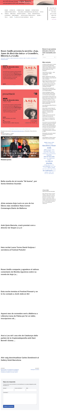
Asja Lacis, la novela (5, 58)
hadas (45, 158)
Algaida (49, 142)
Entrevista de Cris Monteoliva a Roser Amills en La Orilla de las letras (48, 119)
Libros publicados (46, 166)
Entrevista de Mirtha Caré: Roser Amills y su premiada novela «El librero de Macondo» (48, 102)
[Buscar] (1, 13)
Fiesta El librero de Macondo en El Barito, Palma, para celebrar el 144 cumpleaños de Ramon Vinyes (49, 98)
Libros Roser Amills (14, 58)
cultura (53, 149)
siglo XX (54, 170)
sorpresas (46, 172)
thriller (53, 172)
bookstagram (49, 149)
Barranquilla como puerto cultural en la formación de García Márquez (48, 134)
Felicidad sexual (45, 153)
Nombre (5, 388)
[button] (35, 15)
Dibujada (13, 13)
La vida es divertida (49, 162)
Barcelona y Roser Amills (49, 147)
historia (47, 158)
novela (53, 167)
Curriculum (20, 10)
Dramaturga (36, 13)
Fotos (41, 11)
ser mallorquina (48, 170)
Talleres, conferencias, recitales (28, 11)
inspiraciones (52, 158)
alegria (45, 142)
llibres (55, 166)
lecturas (45, 164)
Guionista (7, 15)
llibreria (52, 166)
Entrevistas (35, 10)
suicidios (50, 172)
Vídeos (7, 13)
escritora (45, 152)
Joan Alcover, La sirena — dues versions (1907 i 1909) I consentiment (48, 73)
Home (6, 10)
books (45, 149)
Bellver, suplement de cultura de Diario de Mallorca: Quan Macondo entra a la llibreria (49, 78)
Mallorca (49, 167)
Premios (27, 10)
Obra (24, 58)
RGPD (11, 17)
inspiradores (49, 159)
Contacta (12, 10)
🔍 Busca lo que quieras (21, 17)
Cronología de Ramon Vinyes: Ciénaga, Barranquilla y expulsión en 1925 (49, 130)
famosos (48, 152)
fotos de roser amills (49, 156)
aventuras (51, 143)
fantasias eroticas (52, 152)
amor (53, 142)
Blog (31, 17)
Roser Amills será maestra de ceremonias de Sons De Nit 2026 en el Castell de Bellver (48, 89)
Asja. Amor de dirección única (18, 131)
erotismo (53, 151)
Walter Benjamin (51, 173)
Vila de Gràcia (46, 173)
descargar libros (47, 151)
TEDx (29, 13)
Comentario (5, 392)
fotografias (49, 155)
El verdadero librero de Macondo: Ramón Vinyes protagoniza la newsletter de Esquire (49, 85)
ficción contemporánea (52, 153)
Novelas (21, 58)
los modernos (45, 167)
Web (27, 388)
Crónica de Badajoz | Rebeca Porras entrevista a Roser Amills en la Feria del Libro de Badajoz (48, 93)
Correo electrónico (18, 388)
